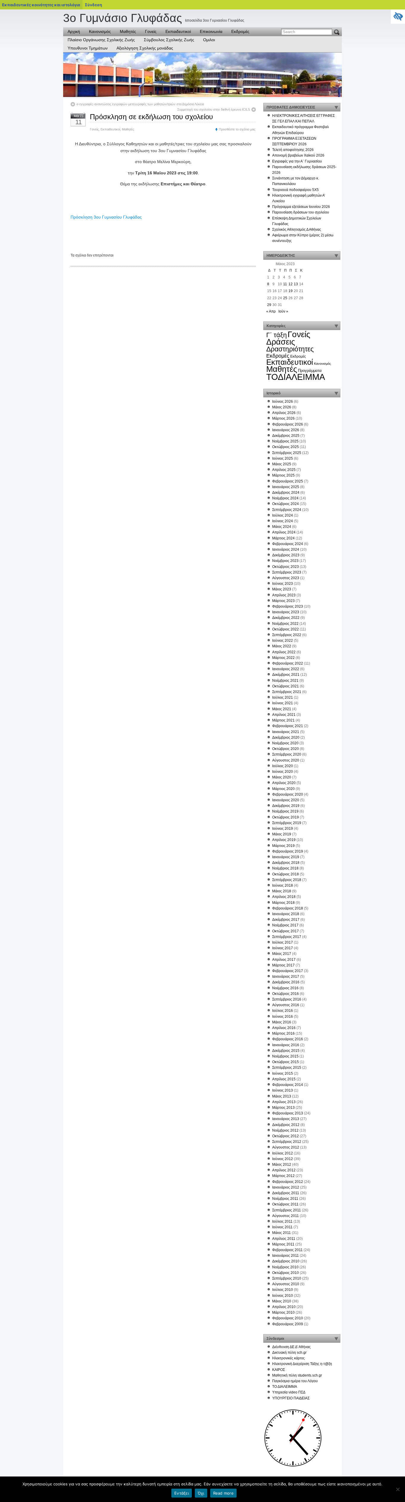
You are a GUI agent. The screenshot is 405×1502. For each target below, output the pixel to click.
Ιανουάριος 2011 (285, 1255)
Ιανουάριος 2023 (285, 612)
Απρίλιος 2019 (284, 840)
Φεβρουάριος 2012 (287, 1182)
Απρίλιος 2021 (284, 715)
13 (296, 284)
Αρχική (74, 31)
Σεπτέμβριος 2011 (286, 1210)
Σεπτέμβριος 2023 (286, 572)
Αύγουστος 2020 (285, 760)
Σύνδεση (93, 4)
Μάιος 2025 (281, 464)
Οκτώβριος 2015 (285, 1062)
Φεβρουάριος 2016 (287, 1039)
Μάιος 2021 (281, 709)
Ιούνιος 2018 (282, 885)
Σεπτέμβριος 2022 (286, 635)
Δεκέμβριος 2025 (285, 436)
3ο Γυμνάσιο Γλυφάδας (122, 18)
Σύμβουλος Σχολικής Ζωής (169, 39)
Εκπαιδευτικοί (178, 31)
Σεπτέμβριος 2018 (286, 880)
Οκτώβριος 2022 (285, 629)
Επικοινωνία (211, 31)
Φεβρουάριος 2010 (287, 1318)
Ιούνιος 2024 (282, 521)
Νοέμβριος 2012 (285, 1130)
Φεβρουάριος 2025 (287, 481)
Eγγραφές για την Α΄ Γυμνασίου (297, 161)
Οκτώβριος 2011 (285, 1204)
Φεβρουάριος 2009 (287, 1324)
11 (285, 284)
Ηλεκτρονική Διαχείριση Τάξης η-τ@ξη (302, 1364)
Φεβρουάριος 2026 (287, 424)
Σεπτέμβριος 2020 (286, 754)
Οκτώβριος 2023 (285, 567)
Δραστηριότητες (290, 349)
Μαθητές (128, 31)
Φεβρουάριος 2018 (287, 908)
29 (269, 305)
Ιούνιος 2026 (282, 401)
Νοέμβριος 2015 (285, 1056)
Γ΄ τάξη (276, 335)
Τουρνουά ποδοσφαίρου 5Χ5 (295, 190)
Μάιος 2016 (281, 1022)
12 (290, 284)
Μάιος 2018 (281, 891)
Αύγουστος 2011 (285, 1216)
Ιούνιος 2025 (282, 458)
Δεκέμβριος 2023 (285, 555)
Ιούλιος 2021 (282, 697)
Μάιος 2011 (281, 1233)
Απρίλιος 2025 (284, 470)
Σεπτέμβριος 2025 (286, 453)
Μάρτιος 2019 (283, 846)
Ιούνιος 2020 (282, 772)
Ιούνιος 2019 (282, 828)
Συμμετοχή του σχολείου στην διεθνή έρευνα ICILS (213, 109)
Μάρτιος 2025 (283, 475)
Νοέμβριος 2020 (285, 743)
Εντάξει (181, 1493)
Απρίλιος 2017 (284, 960)
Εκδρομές (240, 31)
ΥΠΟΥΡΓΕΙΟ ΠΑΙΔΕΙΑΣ (291, 1398)
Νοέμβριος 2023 (285, 561)
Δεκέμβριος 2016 (285, 982)
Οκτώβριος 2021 (285, 686)
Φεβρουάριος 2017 (287, 971)
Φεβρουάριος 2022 (287, 663)
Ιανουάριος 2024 (285, 549)
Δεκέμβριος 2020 (285, 737)
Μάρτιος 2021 (283, 720)
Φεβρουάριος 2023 (287, 606)
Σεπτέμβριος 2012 (286, 1142)
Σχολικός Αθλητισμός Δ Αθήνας (296, 229)
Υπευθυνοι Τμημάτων (88, 48)
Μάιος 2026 (281, 407)
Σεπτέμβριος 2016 (286, 999)
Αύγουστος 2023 (285, 578)
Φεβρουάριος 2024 (287, 544)
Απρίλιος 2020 (284, 783)
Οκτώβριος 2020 (285, 749)
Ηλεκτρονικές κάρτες (288, 1358)
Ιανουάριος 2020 (285, 800)
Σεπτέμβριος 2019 (286, 823)
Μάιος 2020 (281, 777)
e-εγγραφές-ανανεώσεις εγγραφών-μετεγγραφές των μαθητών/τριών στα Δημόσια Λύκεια (140, 104)
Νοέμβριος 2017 (285, 925)
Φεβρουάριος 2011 (287, 1250)
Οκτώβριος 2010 (285, 1273)
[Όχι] (398, 1489)
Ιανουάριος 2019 (285, 857)
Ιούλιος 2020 (282, 766)
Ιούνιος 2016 (282, 1016)
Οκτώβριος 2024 (285, 504)
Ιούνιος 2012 (282, 1159)
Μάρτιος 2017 (283, 965)
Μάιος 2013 (281, 1096)
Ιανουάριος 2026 (285, 430)
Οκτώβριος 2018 (285, 874)
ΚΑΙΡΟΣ (278, 1370)
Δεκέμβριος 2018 (285, 863)
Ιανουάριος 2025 (285, 487)
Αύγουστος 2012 (285, 1147)
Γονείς (151, 31)
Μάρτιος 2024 (283, 538)
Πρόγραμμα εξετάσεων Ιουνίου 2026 (301, 207)
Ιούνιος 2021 (282, 703)
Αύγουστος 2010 (285, 1284)
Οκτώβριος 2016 (285, 994)
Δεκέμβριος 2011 (285, 1193)
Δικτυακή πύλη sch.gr (289, 1352)
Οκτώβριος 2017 (285, 931)
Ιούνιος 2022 (282, 640)
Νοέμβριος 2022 (285, 624)
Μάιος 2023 (281, 589)
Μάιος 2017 (281, 954)
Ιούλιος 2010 (282, 1290)
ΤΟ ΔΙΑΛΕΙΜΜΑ (284, 1387)
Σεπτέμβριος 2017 (286, 937)
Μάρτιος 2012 (283, 1176)
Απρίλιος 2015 (284, 1079)
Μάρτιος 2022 (283, 658)
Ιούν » (283, 311)
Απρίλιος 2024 (284, 532)
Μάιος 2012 (281, 1164)
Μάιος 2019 (281, 834)
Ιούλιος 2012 (282, 1153)
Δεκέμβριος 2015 (285, 1051)
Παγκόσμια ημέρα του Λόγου (295, 1381)
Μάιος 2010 (281, 1301)
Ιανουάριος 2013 (285, 1119)
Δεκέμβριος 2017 (285, 920)
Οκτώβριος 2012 (285, 1136)
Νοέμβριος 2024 (285, 498)
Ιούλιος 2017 (282, 942)
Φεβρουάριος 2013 (287, 1113)
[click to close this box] (336, 107)
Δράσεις (280, 341)
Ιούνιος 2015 (282, 1073)
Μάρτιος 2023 (283, 601)
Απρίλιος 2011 (283, 1239)
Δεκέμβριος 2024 (285, 492)
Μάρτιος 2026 (283, 418)
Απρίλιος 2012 (284, 1170)
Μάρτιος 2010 (283, 1312)
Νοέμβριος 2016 (285, 988)
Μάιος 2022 (281, 646)
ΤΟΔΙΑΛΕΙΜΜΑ (295, 377)
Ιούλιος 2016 (282, 1011)
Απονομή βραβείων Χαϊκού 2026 (298, 155)
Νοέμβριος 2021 (285, 680)
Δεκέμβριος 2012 (285, 1125)
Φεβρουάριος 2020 (287, 794)
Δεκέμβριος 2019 (285, 806)
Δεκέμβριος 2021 (285, 675)
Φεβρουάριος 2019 (287, 851)
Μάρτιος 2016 (283, 1033)
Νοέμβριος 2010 (285, 1267)
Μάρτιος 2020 (283, 789)
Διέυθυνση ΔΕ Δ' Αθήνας (291, 1347)
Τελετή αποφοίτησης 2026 (293, 150)
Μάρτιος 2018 (283, 903)
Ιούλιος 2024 (282, 515)
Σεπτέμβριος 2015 (286, 1067)
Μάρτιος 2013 (283, 1108)
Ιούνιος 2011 (282, 1227)
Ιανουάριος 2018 (285, 914)
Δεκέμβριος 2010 (285, 1261)
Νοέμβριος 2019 (285, 811)
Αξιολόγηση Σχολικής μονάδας (145, 48)
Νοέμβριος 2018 (285, 868)
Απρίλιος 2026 (284, 413)
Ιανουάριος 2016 (285, 1045)
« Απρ (271, 311)
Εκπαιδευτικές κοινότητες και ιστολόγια (41, 4)
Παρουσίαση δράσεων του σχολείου (300, 212)
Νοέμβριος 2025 (285, 441)
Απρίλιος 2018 (284, 897)
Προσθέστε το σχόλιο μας (237, 129)
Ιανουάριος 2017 (285, 976)
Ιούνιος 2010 (282, 1296)
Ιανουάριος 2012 (285, 1187)
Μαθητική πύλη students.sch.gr (297, 1375)
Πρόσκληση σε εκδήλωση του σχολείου (151, 117)
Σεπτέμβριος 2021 (286, 692)
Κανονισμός (100, 31)
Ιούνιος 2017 (282, 948)
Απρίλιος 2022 (284, 652)
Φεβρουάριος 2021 (287, 726)
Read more (223, 1493)
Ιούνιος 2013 (282, 1090)
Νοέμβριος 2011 (285, 1199)
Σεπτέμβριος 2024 (286, 510)
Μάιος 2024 (281, 527)
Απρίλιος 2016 (284, 1028)
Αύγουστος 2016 (285, 1005)
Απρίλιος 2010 (284, 1307)
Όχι (201, 1493)
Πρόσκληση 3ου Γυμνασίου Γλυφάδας (106, 217)
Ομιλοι (209, 39)
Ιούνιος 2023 (282, 584)
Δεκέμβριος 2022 (285, 618)
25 (285, 298)
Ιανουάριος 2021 (285, 732)
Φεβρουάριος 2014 (287, 1085)
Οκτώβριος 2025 (285, 447)
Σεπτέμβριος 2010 (286, 1278)
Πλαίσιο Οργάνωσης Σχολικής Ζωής (101, 39)
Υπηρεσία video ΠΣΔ (288, 1392)
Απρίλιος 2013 (284, 1102)
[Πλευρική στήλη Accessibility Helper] (398, 16)
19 (290, 291)
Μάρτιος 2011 (283, 1244)
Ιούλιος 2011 (282, 1221)
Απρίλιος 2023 (284, 595)
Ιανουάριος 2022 (285, 669)
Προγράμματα (310, 370)
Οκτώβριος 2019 (285, 817)
